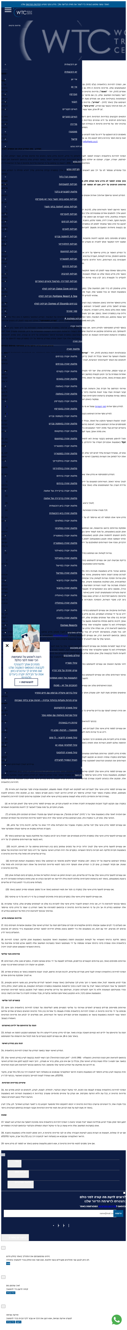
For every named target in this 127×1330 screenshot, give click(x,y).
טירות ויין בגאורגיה (68, 722)
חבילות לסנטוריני (68, 259)
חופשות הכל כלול (68, 176)
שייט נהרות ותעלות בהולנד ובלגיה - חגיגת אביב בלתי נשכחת (46, 700)
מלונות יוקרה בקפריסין (65, 401)
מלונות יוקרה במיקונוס (66, 431)
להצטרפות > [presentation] (26, 682)
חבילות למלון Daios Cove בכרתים (59, 288)
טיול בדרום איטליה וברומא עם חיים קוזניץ (56, 692)
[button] (7, 645)
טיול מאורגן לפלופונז (66, 752)
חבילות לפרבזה (69, 274)
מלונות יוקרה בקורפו (66, 371)
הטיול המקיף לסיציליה (66, 760)
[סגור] (3, 1248)
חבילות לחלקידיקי (68, 244)
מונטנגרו (73, 131)
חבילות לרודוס (69, 266)
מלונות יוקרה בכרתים (66, 356)
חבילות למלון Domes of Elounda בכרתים (55, 303)
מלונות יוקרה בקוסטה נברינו (63, 416)
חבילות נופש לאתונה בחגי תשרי (60, 206)
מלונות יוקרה (76, 326)
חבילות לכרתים (69, 221)
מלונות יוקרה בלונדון (67, 610)
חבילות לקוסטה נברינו (66, 236)
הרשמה (118, 1213)
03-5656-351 (34, 14)
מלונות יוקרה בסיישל (66, 565)
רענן (18, 1322)
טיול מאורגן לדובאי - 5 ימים (63, 737)
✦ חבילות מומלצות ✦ (74, 318)
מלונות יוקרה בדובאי (66, 580)
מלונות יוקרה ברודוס (67, 476)
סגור (8, 1263)
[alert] (63, 4)
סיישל (74, 139)
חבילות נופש (76, 146)
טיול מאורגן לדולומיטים (65, 707)
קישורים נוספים (17, 1237)
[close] (7, 645)
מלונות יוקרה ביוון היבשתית (63, 505)
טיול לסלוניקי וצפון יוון (66, 745)
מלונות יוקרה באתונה (66, 386)
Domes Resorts (68, 625)
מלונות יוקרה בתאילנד (66, 550)
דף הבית (10, 1293)
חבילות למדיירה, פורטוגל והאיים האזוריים (56, 281)
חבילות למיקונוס (68, 251)
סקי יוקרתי (71, 311)
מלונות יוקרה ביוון (23, 1182)
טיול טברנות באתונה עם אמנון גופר (59, 715)
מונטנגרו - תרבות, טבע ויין (64, 730)
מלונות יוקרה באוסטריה (65, 535)
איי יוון (74, 79)
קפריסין (73, 94)
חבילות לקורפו (69, 229)
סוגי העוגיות (100, 406)
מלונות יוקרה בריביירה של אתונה (60, 491)
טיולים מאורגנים (75, 632)
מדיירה (73, 124)
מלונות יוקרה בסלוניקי (66, 520)
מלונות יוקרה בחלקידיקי (65, 461)
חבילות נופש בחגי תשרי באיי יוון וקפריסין (56, 199)
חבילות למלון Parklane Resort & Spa (58, 296)
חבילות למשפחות (68, 184)
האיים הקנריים (69, 109)
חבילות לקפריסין (68, 214)
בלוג (83, 767)
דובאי (74, 101)
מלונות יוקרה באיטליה (66, 595)
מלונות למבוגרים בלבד (65, 191)
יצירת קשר (80, 775)
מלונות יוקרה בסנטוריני (65, 446)
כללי (17, 1161)
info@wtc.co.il (90, 141)
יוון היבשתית (70, 64)
